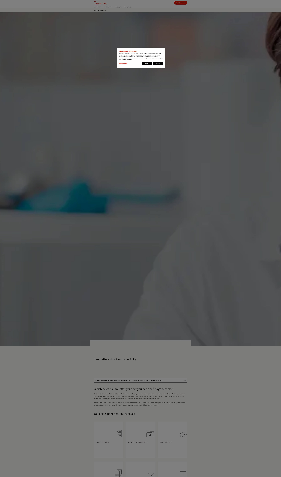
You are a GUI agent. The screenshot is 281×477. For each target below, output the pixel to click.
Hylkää (146, 63)
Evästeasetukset (123, 63)
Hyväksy (158, 63)
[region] (141, 58)
